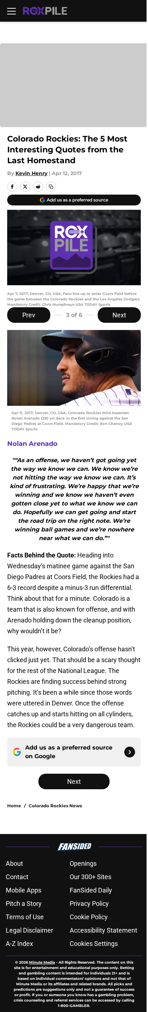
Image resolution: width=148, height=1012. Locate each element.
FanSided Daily (91, 890)
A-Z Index (19, 943)
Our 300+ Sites (90, 877)
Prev (28, 315)
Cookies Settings (94, 943)
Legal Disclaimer (29, 930)
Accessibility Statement (103, 930)
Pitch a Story (24, 903)
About (14, 863)
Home (14, 805)
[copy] (51, 187)
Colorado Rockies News (55, 805)
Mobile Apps (23, 890)
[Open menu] (11, 10)
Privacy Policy (89, 903)
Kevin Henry (31, 173)
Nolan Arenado (32, 444)
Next (119, 315)
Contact (17, 877)
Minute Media (42, 962)
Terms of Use (25, 917)
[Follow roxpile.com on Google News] (129, 752)
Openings (83, 863)
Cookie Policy (89, 917)
